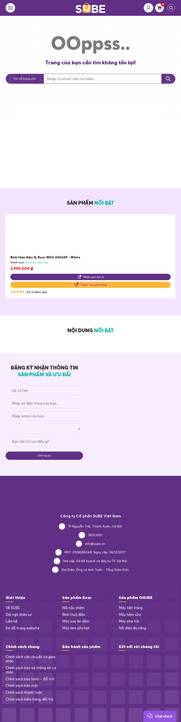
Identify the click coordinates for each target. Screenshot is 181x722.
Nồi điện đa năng (132, 628)
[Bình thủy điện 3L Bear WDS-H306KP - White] (90, 235)
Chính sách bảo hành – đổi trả (30, 679)
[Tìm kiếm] (171, 8)
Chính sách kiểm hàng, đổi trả (29, 699)
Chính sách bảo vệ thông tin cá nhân (31, 670)
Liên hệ (11, 621)
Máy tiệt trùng (131, 608)
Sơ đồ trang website (22, 628)
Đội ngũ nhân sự (19, 615)
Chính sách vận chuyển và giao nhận (30, 659)
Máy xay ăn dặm (75, 621)
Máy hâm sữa (130, 615)
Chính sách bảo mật (22, 686)
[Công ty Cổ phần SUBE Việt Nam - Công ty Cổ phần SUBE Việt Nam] (91, 8)
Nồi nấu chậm (73, 608)
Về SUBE (13, 608)
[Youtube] (141, 658)
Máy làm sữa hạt (76, 628)
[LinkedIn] (132, 658)
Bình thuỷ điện (73, 615)
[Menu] (10, 7)
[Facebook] (122, 658)
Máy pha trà (129, 621)
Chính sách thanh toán (24, 692)
